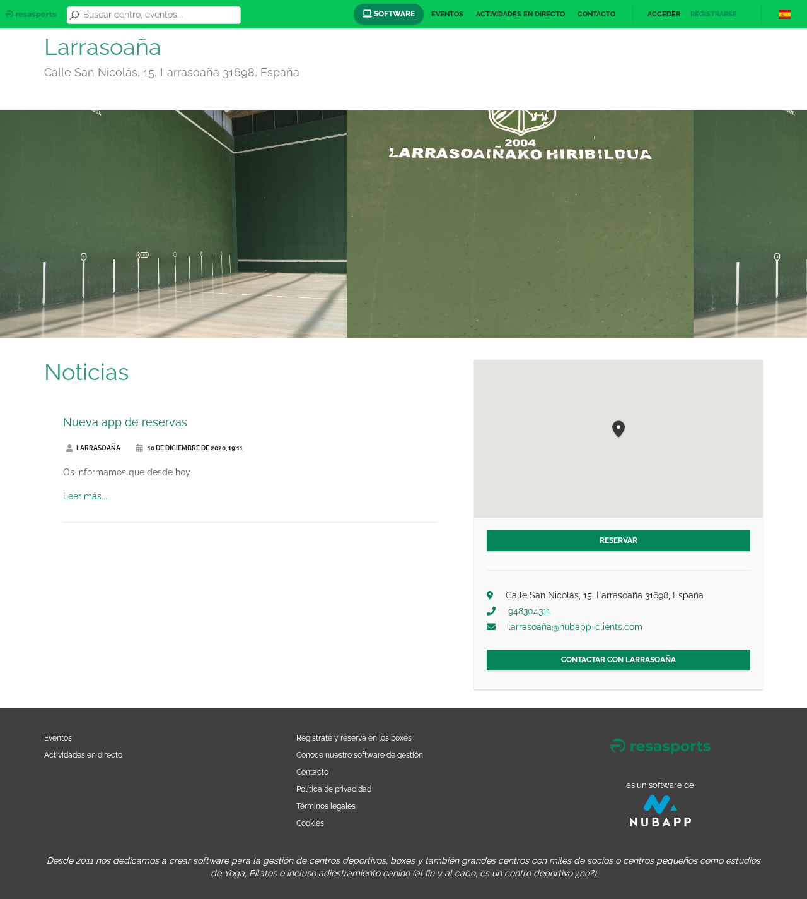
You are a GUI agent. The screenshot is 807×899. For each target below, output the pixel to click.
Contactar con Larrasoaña (618, 659)
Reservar (618, 540)
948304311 (529, 611)
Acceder (663, 14)
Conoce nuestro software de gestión (359, 754)
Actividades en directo (520, 14)
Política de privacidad (333, 789)
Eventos (447, 14)
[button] (618, 429)
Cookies (310, 823)
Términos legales (326, 806)
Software (393, 13)
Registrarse (713, 14)
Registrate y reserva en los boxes (354, 737)
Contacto (596, 14)
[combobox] (159, 15)
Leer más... (85, 496)
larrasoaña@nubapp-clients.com (575, 627)
